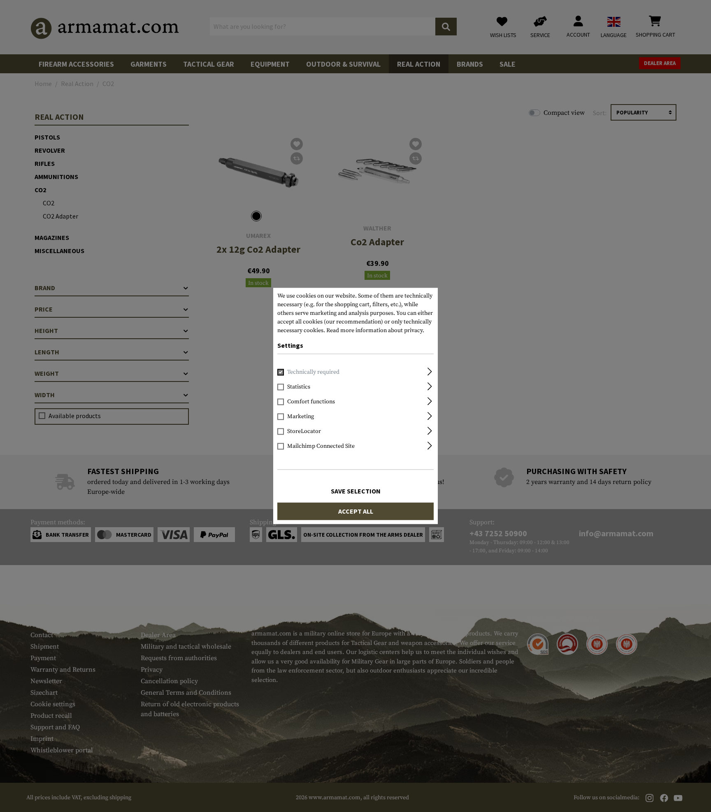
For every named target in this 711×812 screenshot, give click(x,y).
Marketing (300, 417)
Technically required (313, 372)
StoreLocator (304, 431)
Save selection (356, 491)
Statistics (298, 387)
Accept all (355, 511)
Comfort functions (311, 402)
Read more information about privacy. (375, 330)
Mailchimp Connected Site (321, 446)
